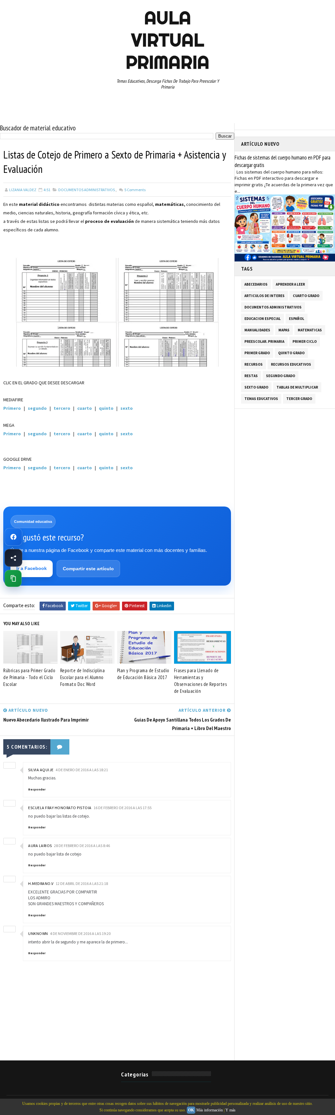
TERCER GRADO (299, 398)
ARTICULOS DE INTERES (264, 295)
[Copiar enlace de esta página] (13, 578)
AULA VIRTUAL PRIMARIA (167, 40)
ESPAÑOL (296, 318)
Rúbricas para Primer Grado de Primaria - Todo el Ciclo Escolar (29, 677)
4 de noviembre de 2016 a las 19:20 (80, 933)
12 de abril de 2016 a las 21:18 (82, 883)
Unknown (38, 933)
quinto (106, 408)
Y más (230, 1110)
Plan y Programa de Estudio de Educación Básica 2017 (143, 673)
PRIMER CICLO (304, 341)
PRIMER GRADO (257, 353)
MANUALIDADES (257, 330)
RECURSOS (253, 364)
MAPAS (284, 330)
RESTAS (251, 376)
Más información (209, 1110)
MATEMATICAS (310, 330)
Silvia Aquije (41, 769)
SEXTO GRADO (256, 387)
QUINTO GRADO (291, 353)
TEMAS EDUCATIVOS (261, 398)
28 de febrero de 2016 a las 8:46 (82, 845)
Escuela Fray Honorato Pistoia (60, 807)
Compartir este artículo (88, 568)
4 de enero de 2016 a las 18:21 (82, 769)
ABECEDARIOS (256, 284)
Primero (12, 408)
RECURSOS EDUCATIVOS (291, 364)
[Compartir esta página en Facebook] (13, 558)
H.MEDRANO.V (41, 883)
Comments (135, 189)
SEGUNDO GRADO (280, 376)
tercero (62, 408)
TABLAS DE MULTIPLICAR (297, 387)
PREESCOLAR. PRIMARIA (264, 341)
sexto (126, 408)
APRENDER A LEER (290, 284)
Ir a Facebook (31, 568)
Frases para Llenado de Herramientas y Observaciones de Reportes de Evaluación (200, 680)
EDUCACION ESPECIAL (262, 318)
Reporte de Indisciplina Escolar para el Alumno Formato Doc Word (82, 677)
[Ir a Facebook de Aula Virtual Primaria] (13, 537)
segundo (37, 408)
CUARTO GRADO (306, 295)
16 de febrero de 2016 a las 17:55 (122, 807)
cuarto (84, 408)
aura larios (40, 845)
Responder (36, 789)
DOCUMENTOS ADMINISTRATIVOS (86, 189)
